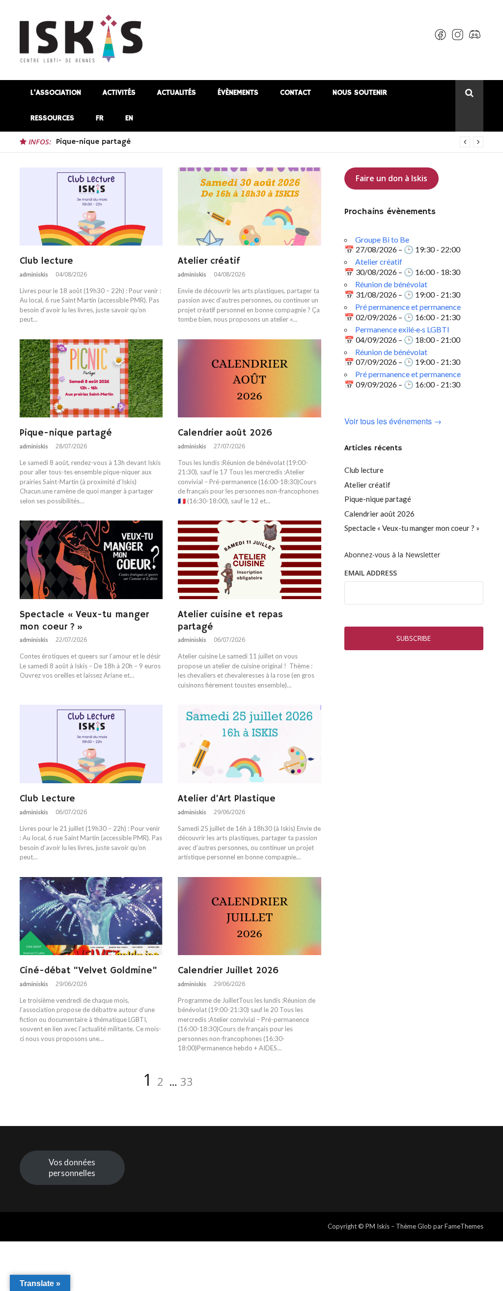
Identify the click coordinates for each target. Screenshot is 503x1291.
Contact (295, 92)
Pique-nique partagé (66, 433)
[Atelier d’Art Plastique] (249, 744)
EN (129, 118)
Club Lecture (47, 799)
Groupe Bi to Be (382, 239)
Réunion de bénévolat (391, 284)
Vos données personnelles (72, 1167)
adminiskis (34, 274)
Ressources (52, 118)
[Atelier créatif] (249, 206)
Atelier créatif (209, 261)
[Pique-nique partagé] (91, 378)
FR (100, 118)
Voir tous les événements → (393, 421)
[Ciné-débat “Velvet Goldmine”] (91, 916)
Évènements (238, 92)
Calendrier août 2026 (95, 142)
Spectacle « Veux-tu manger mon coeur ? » (411, 527)
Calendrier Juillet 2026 (228, 971)
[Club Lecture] (91, 744)
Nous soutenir (360, 92)
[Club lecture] (91, 206)
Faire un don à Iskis (391, 178)
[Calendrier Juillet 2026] (249, 916)
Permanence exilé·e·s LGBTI (402, 329)
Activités (119, 92)
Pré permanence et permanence (408, 306)
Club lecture (46, 261)
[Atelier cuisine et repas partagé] (249, 560)
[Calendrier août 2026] (249, 378)
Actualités (176, 92)
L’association (55, 92)
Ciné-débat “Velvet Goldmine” (88, 971)
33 (186, 1081)
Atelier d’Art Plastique (227, 799)
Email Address (370, 572)
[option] (269, 142)
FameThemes (464, 1226)
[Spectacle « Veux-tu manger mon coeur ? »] (91, 560)
